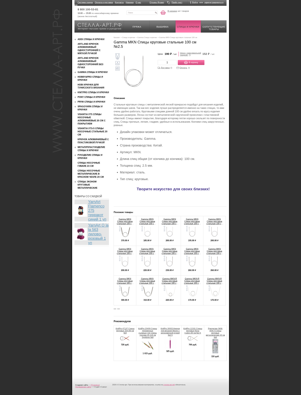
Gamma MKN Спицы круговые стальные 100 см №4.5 (147, 252)
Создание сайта (81, 385)
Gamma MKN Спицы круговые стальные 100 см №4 (125, 252)
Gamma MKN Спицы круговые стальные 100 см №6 (192, 252)
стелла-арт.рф (169, 385)
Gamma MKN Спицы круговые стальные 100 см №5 (170, 252)
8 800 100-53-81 (88, 9)
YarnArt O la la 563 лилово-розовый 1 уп (98, 234)
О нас (138, 2)
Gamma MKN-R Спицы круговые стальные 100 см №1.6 (192, 282)
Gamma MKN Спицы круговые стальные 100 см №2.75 (170, 222)
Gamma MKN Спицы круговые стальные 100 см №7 (214, 252)
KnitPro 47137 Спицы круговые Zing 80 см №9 (125, 330)
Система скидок (85, 2)
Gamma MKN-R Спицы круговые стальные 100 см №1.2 (170, 282)
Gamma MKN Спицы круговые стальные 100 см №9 (147, 282)
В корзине (172, 11)
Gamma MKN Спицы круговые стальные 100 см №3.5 (214, 222)
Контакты (119, 2)
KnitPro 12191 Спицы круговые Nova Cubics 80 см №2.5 (192, 330)
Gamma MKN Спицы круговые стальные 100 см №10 (125, 222)
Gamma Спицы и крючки (93, 72)
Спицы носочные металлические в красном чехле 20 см (91, 173)
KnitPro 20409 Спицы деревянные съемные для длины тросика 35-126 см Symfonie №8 (147, 332)
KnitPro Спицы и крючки (93, 92)
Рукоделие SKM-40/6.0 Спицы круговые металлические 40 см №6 (215, 332)
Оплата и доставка (104, 2)
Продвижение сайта (83, 387)
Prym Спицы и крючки (91, 101)
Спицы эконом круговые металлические (87, 184)
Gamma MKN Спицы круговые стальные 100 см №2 (147, 222)
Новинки (130, 2)
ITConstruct (95, 385)
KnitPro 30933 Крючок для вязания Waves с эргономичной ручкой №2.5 (170, 331)
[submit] (156, 13)
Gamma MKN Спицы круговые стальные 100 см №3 (192, 222)
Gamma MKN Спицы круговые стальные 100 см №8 (125, 282)
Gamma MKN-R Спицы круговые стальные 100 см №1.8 (214, 282)
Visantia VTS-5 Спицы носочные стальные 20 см (92, 131)
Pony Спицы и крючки (91, 97)
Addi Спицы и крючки (91, 39)
